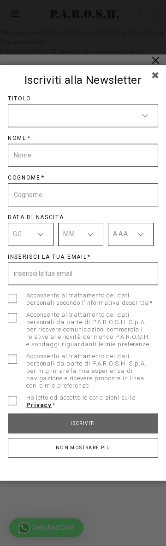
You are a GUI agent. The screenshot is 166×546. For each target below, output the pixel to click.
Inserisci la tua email (47, 257)
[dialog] (83, 273)
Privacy (39, 405)
